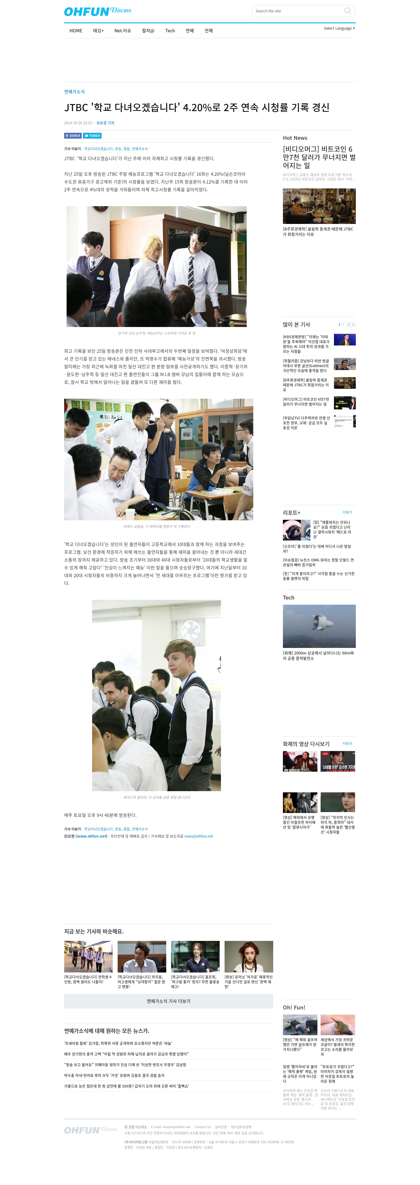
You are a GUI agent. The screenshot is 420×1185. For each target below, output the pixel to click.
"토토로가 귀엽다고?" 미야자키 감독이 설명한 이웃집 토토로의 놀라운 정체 (337, 1074)
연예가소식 (74, 91)
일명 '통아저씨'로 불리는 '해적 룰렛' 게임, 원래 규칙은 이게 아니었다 (300, 1074)
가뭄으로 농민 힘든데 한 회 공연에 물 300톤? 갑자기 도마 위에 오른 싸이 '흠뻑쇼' (126, 1086)
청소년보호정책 (241, 1126)
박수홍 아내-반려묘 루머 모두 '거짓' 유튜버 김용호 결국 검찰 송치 (114, 1075)
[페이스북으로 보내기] (73, 136)
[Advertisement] (210, 65)
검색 (350, 11)
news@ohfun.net (198, 836)
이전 (348, 324)
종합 (126, 148)
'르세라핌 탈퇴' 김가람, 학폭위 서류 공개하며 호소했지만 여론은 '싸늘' (118, 1043)
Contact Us (203, 1126)
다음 (353, 324)
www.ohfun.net (91, 836)
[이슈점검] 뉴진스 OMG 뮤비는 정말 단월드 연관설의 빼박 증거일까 (318, 562)
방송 (118, 148)
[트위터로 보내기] (92, 136)
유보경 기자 (105, 122)
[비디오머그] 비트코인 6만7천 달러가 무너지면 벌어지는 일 (319, 157)
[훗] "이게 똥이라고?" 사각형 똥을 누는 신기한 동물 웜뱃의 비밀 (319, 576)
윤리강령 (221, 1126)
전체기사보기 (345, 1131)
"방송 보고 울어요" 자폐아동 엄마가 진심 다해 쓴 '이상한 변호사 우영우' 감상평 (125, 1064)
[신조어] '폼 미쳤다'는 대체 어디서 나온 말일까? (317, 549)
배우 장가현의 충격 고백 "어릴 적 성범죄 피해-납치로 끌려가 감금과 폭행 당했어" (126, 1054)
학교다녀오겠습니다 (98, 148)
